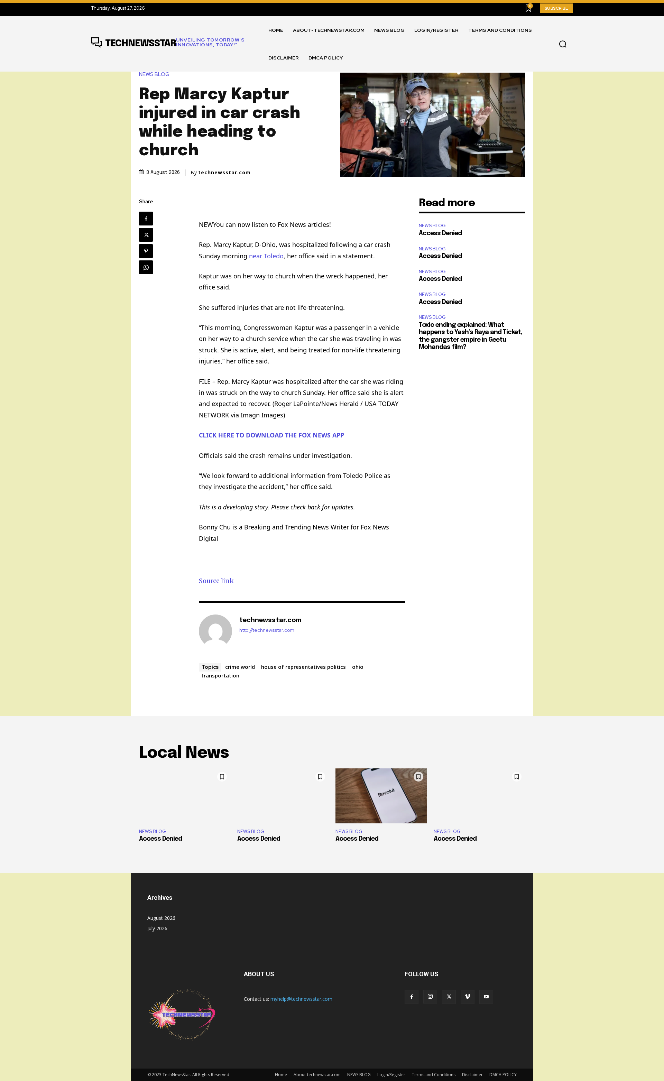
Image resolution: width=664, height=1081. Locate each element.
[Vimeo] (467, 997)
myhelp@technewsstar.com (301, 999)
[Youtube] (486, 997)
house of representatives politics (303, 666)
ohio (357, 666)
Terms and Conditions (433, 1075)
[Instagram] (430, 997)
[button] (563, 44)
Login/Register (391, 1075)
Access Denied (440, 233)
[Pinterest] (146, 251)
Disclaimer (472, 1075)
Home (281, 1075)
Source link (216, 581)
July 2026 (157, 928)
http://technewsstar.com (266, 630)
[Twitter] (146, 235)
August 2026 (161, 918)
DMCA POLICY (503, 1075)
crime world (240, 666)
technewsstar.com (224, 172)
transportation (220, 675)
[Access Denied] (184, 795)
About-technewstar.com (317, 1075)
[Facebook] (146, 218)
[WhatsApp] (146, 267)
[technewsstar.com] (215, 631)
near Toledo (266, 256)
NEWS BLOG (154, 74)
